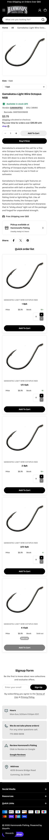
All (12, 28)
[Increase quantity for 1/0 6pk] (41, 396)
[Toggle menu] (3, 10)
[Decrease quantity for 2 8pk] (41, 481)
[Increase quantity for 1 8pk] (41, 315)
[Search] (43, 19)
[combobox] (24, 19)
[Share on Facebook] (13, 240)
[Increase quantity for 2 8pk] (41, 477)
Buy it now (24, 141)
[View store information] (43, 228)
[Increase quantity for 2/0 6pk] (41, 558)
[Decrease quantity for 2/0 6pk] (41, 562)
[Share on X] (20, 240)
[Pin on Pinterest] (27, 240)
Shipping (6, 120)
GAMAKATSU (16, 108)
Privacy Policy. (28, 697)
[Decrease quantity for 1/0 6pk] (41, 400)
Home (5, 28)
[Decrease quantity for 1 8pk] (41, 319)
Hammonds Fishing (19, 825)
